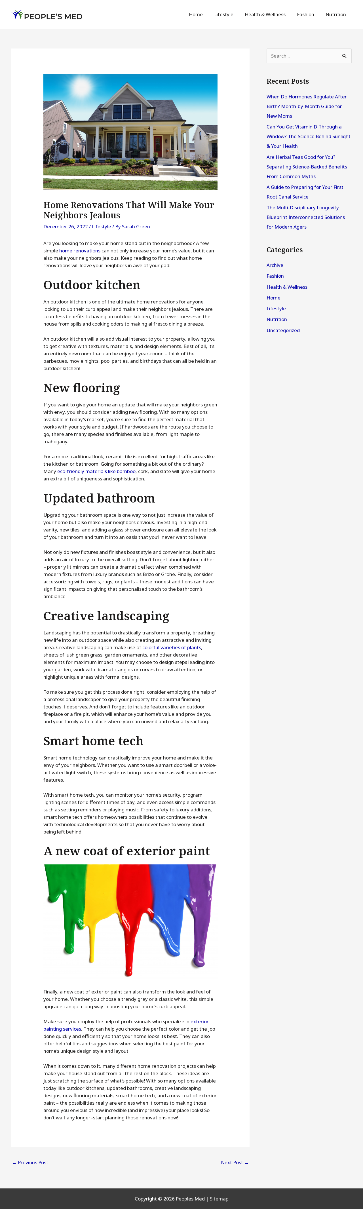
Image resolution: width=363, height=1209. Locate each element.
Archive (275, 265)
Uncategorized (283, 330)
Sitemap (219, 1198)
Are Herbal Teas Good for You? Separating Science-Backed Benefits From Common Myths (307, 167)
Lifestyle (101, 226)
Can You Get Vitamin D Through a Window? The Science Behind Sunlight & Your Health (309, 136)
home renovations (79, 250)
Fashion (275, 276)
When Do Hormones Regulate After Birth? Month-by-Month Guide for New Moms (307, 106)
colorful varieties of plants (171, 647)
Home (273, 297)
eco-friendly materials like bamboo (96, 471)
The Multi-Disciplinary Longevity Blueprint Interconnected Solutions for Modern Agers (306, 217)
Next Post (235, 1162)
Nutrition (277, 319)
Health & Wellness (287, 287)
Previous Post (30, 1162)
